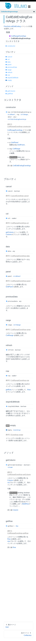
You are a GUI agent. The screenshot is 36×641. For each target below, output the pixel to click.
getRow (10, 93)
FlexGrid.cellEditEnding (12, 26)
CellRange (24, 114)
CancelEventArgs (17, 196)
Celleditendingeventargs (9, 11)
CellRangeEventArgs (18, 36)
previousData (12, 67)
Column (8, 234)
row (8, 75)
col (8, 59)
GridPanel (11, 114)
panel (9, 64)
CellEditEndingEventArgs (17, 119)
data (8, 62)
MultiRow (25, 504)
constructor (11, 46)
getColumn (11, 91)
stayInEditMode (12, 78)
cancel (9, 57)
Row (29, 390)
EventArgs (17, 430)
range (9, 70)
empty (9, 80)
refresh (9, 72)
